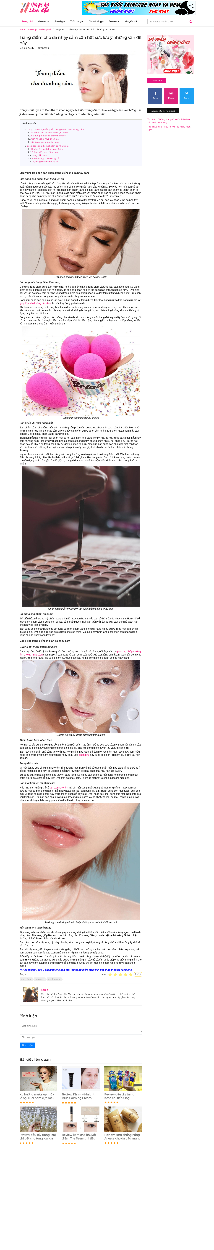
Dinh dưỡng (95, 21)
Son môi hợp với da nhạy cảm (46, 158)
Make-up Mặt (45, 29)
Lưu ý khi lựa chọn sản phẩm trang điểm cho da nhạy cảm (55, 129)
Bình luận (27, 1045)
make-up (40, 979)
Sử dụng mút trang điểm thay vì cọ (48, 136)
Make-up (42, 21)
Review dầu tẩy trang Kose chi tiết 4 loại (119, 1096)
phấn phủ (84, 755)
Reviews (113, 21)
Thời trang (76, 21)
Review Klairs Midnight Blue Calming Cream (78, 1096)
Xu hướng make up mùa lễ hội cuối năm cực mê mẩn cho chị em (37, 1096)
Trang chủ (27, 21)
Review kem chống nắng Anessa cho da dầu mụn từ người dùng (122, 1136)
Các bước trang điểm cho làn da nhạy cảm (47, 146)
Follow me (156, 80)
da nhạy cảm (54, 979)
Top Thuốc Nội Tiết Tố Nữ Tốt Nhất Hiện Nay (169, 128)
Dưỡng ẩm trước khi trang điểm (47, 149)
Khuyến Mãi (131, 21)
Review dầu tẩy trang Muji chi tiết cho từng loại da (38, 1136)
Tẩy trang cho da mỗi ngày (45, 161)
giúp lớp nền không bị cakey (35, 303)
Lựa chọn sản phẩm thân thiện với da (49, 132)
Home (22, 29)
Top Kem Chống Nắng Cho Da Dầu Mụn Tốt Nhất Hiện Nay (169, 121)
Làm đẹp (58, 21)
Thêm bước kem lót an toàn (45, 152)
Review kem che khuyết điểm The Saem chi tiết (79, 1136)
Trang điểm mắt (39, 155)
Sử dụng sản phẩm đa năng (45, 142)
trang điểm (26, 979)
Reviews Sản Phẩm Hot (163, 111)
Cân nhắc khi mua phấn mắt (45, 139)
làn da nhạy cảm (59, 787)
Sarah (44, 989)
